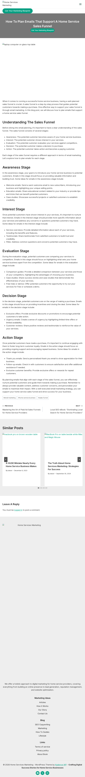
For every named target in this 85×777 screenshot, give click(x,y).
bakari (10, 470)
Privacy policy (42, 750)
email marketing (10, 398)
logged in (18, 510)
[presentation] (21, 445)
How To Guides (42, 732)
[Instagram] (47, 773)
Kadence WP (61, 765)
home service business (26, 398)
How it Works (42, 706)
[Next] (79, 459)
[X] (42, 773)
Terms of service (42, 747)
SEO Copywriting (42, 724)
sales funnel (43, 398)
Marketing (42, 728)
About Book (42, 754)
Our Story (42, 710)
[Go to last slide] (5, 459)
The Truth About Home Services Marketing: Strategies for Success (63, 466)
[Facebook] (37, 773)
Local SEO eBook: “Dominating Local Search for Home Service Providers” (66, 409)
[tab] (38, 487)
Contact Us (42, 713)
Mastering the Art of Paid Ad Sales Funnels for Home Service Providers (21, 409)
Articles (42, 702)
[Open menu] (80, 4)
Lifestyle (42, 736)
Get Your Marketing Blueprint (17, 11)
